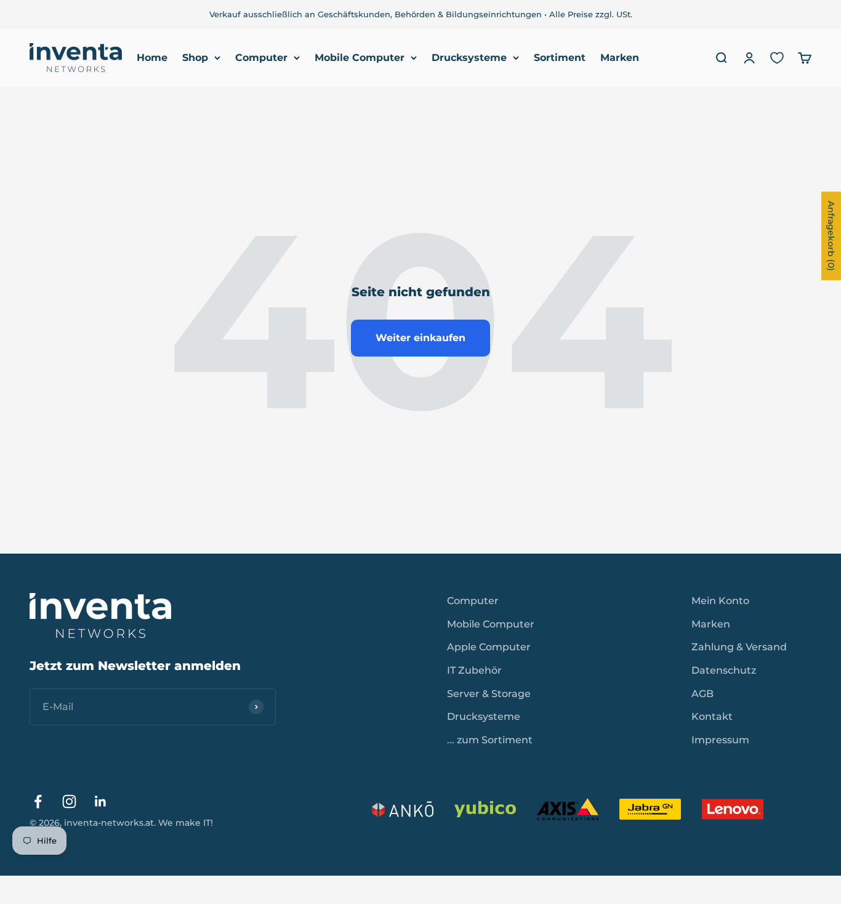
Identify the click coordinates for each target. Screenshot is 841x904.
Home (152, 57)
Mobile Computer (359, 57)
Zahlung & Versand (739, 647)
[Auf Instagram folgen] (69, 801)
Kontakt (712, 716)
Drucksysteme (469, 57)
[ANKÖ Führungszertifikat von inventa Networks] (402, 809)
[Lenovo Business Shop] (732, 809)
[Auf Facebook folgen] (38, 801)
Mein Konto (720, 601)
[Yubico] (485, 809)
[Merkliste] (777, 58)
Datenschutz (723, 670)
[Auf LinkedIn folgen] (100, 801)
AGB (702, 694)
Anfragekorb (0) (831, 236)
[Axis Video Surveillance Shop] (567, 809)
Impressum (720, 740)
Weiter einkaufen (420, 338)
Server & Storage (489, 694)
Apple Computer (489, 647)
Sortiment (559, 57)
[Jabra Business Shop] (650, 809)
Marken (619, 57)
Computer (261, 57)
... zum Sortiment (490, 740)
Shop (195, 57)
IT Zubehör (474, 670)
